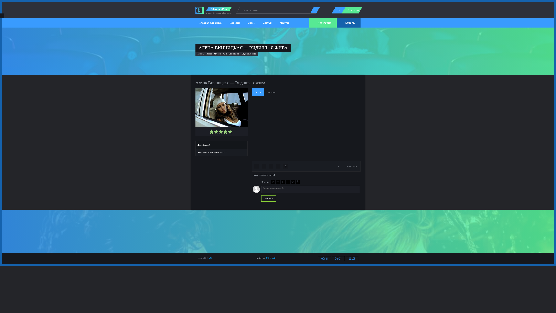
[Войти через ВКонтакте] (278, 182)
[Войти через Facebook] (283, 182)
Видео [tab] (258, 92)
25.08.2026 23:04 (350, 166)
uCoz (211, 258)
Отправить (268, 198)
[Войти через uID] (273, 182)
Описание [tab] (271, 92)
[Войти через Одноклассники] (298, 182)
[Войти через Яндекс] (288, 182)
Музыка (217, 54)
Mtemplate (271, 258)
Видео (209, 54)
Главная (200, 54)
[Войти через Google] (293, 182)
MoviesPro (219, 9)
